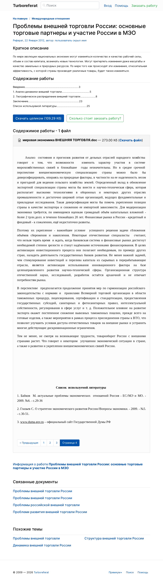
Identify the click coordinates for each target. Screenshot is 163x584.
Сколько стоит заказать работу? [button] (95, 118)
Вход (108, 6)
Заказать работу (144, 6)
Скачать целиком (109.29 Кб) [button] (38, 118)
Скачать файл (130, 140)
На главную (20, 18)
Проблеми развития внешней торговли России (50, 512)
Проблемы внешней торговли (36, 538)
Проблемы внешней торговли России (42, 491)
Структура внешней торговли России (114, 538)
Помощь (121, 6)
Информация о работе (78, 466)
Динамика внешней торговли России (42, 545)
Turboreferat (41, 572)
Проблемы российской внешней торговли (46, 505)
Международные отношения (51, 18)
